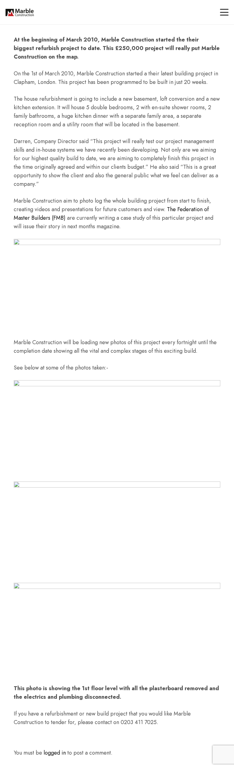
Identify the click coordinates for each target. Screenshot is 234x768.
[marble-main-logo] (19, 12)
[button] (224, 12)
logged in (55, 753)
